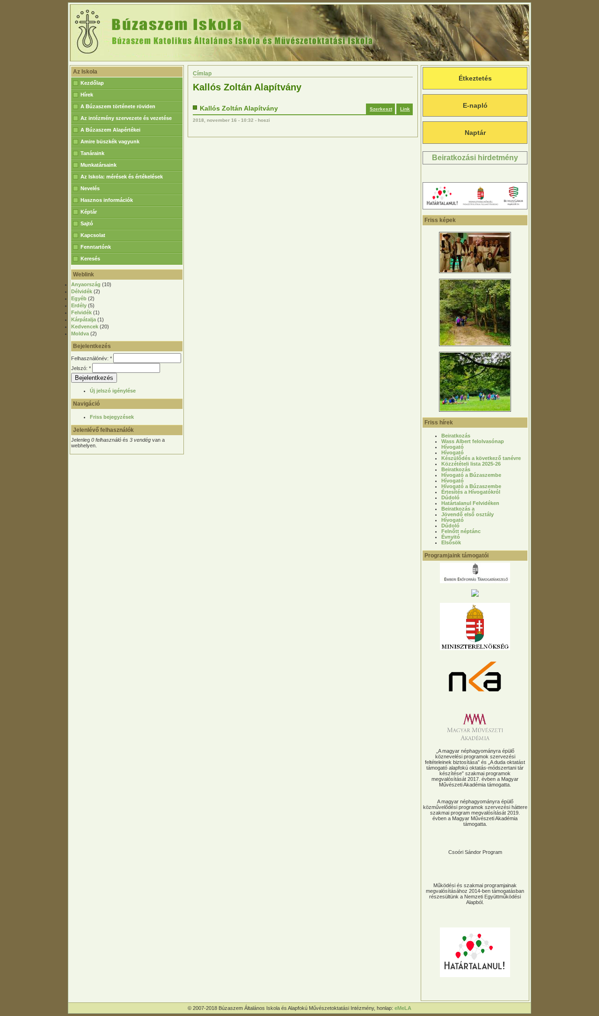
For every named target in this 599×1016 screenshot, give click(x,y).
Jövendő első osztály (467, 514)
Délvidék (81, 291)
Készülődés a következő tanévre (481, 458)
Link (405, 108)
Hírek (86, 94)
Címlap (202, 73)
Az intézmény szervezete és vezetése (126, 118)
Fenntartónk (95, 247)
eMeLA (402, 1008)
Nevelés (90, 188)
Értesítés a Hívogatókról (470, 492)
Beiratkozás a (458, 509)
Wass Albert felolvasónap (472, 441)
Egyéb (79, 298)
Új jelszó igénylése (113, 390)
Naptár (475, 132)
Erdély (79, 305)
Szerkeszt (381, 108)
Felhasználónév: (91, 358)
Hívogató (452, 447)
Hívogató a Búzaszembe (471, 475)
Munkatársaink (98, 165)
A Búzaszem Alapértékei (110, 130)
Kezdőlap (92, 83)
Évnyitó (450, 537)
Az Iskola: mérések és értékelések (121, 176)
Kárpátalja (83, 319)
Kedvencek (84, 326)
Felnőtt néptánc (461, 531)
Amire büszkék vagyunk (109, 141)
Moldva (80, 333)
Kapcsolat (92, 235)
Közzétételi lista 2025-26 (471, 464)
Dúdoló (450, 497)
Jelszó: (81, 368)
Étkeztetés (475, 78)
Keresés (90, 258)
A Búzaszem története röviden (117, 106)
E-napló (475, 105)
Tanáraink (92, 153)
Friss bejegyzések (112, 417)
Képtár (88, 212)
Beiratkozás (455, 435)
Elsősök (451, 542)
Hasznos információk (106, 200)
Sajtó (86, 223)
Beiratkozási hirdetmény (475, 158)
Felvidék (81, 312)
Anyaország (86, 284)
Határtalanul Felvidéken (470, 503)
